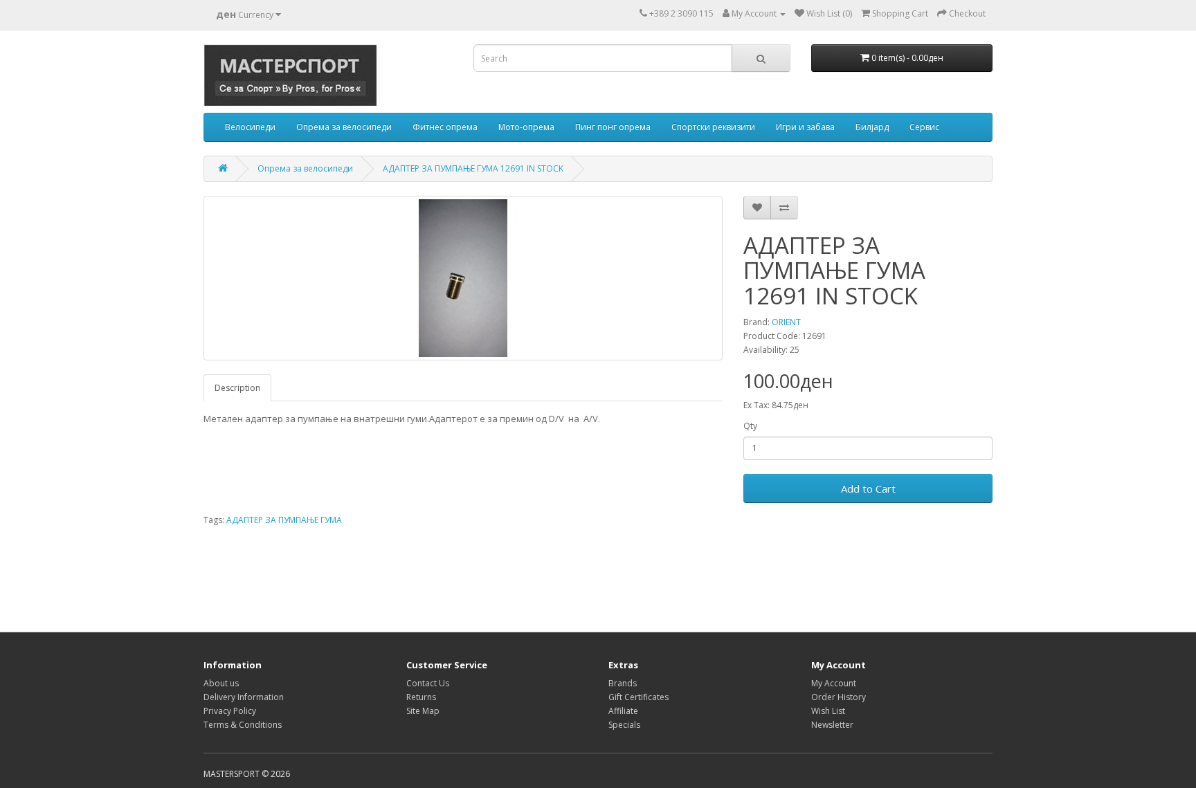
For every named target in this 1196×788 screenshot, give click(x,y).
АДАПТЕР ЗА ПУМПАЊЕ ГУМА (284, 520)
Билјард (872, 127)
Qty (750, 426)
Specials (624, 725)
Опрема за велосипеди (344, 127)
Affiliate (623, 711)
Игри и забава (805, 127)
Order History (838, 697)
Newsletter (832, 725)
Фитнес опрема (445, 127)
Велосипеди (250, 127)
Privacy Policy (229, 711)
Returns (421, 697)
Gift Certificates (638, 697)
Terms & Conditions (242, 725)
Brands (622, 683)
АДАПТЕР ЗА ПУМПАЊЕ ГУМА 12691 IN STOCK (473, 168)
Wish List (828, 711)
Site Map (423, 711)
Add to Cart (868, 488)
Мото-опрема (526, 127)
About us (221, 683)
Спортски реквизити (713, 127)
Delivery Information (243, 697)
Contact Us (427, 683)
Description (237, 388)
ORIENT (786, 322)
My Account (833, 683)
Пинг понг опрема (613, 127)
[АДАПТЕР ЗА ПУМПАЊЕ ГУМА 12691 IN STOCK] (463, 278)
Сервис (924, 127)
